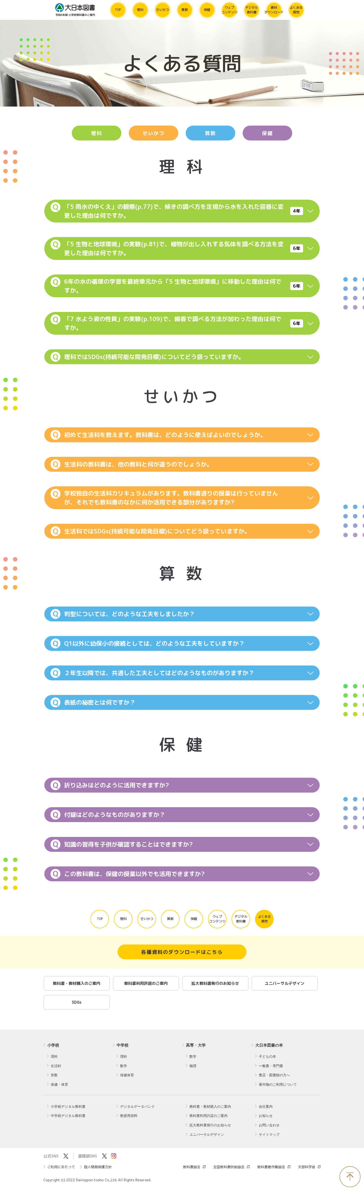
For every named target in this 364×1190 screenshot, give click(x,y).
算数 (210, 133)
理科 (96, 133)
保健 (267, 133)
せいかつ (153, 133)
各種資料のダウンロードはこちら (182, 951)
